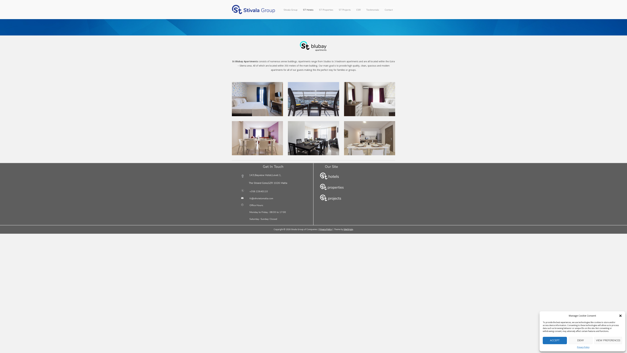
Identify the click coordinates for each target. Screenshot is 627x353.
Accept (555, 340)
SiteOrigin (348, 229)
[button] (620, 315)
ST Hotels (308, 9)
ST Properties (326, 9)
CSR (358, 9)
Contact (389, 9)
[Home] (254, 9)
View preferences (608, 340)
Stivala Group (290, 9)
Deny (580, 340)
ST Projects (345, 9)
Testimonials (372, 9)
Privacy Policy (583, 347)
